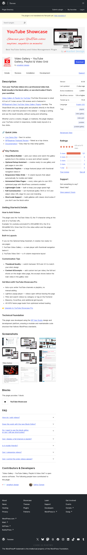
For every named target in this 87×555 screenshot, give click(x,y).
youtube (81, 122)
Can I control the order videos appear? (17, 459)
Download (79, 62)
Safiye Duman (39, 485)
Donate (70, 508)
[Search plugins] (24, 23)
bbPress (6, 526)
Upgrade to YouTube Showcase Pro (19, 308)
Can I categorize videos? (12, 452)
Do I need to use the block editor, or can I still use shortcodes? (15, 431)
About (4, 500)
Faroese (10, 539)
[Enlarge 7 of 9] (53, 340)
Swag (69, 512)
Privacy (5, 512)
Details (7, 73)
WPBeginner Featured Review (17, 140)
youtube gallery (79, 126)
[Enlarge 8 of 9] (53, 353)
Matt (5, 522)
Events (68, 504)
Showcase (27, 500)
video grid (81, 118)
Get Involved (71, 500)
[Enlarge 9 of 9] (53, 366)
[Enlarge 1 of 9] (16, 340)
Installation (30, 73)
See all (82, 172)
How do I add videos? (11, 418)
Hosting (5, 508)
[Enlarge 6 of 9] (35, 370)
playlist (82, 109)
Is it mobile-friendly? (10, 446)
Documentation (11, 144)
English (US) (80, 104)
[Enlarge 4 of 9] (35, 340)
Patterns (26, 512)
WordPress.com (9, 519)
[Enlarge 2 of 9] (16, 350)
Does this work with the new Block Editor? (19, 424)
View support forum (67, 192)
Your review (64, 172)
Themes (26, 504)
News (4, 504)
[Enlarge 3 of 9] (16, 365)
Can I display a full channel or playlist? (17, 439)
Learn (47, 500)
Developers (49, 508)
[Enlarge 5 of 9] (35, 355)
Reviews (18, 73)
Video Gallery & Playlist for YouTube (16, 98)
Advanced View (66, 133)
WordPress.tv (51, 512)
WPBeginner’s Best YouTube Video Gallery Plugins (21, 104)
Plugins (26, 508)
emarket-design (23, 65)
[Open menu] (83, 3)
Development (45, 73)
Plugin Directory (7, 9)
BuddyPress (8, 530)
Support (82, 73)
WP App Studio (37, 320)
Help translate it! (60, 16)
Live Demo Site (11, 137)
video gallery (80, 113)
